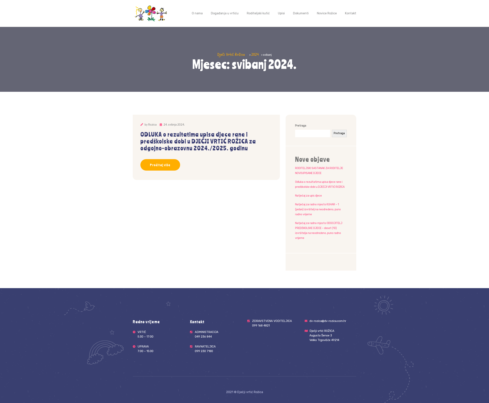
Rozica (152, 124)
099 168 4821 (261, 325)
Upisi (281, 13)
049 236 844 (203, 336)
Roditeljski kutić (258, 13)
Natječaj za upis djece (308, 195)
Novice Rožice (327, 13)
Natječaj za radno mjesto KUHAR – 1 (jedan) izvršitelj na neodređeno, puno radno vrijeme (318, 209)
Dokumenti (301, 13)
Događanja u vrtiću (225, 13)
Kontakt (350, 13)
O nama (197, 13)
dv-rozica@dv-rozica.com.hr (327, 321)
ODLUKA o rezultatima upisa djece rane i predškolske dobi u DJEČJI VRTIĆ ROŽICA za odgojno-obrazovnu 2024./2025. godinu (198, 141)
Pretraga (300, 125)
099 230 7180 (204, 351)
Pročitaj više (160, 165)
